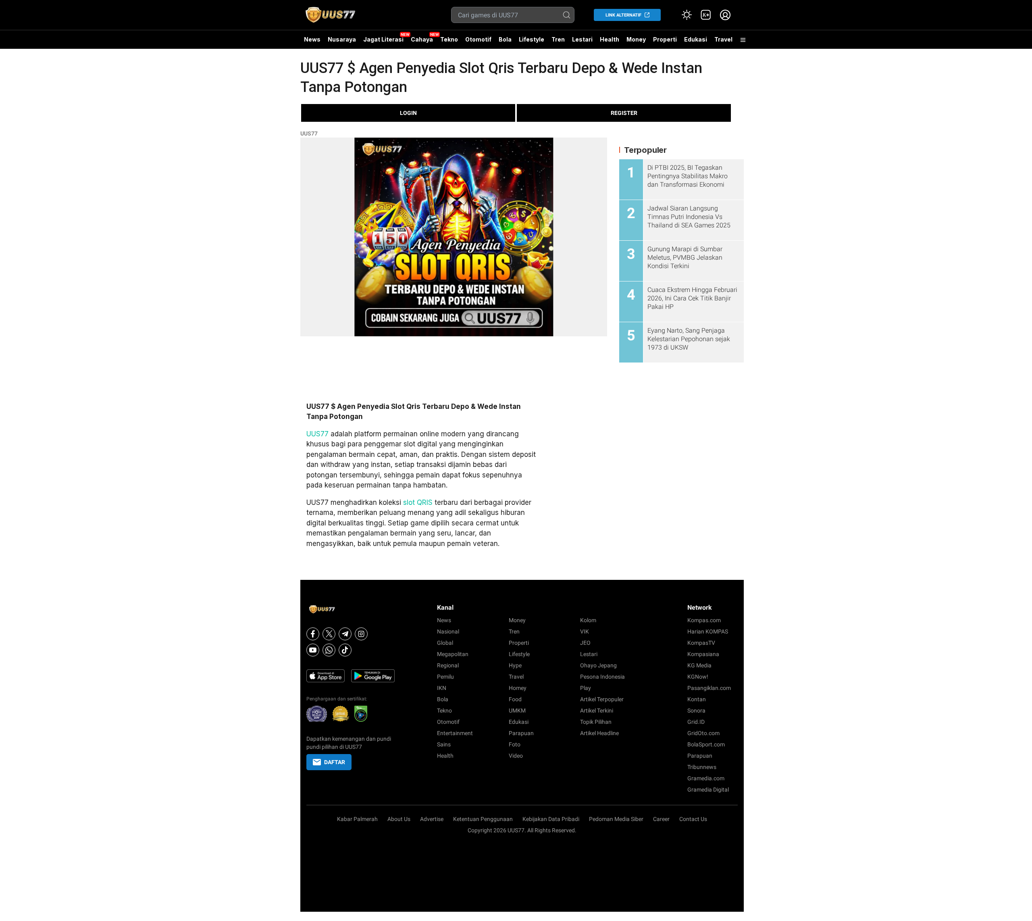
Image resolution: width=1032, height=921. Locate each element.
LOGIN (408, 113)
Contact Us (693, 819)
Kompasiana (703, 654)
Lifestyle (531, 39)
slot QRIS (418, 502)
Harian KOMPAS (707, 631)
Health (609, 39)
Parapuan (521, 733)
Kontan (696, 699)
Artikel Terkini (596, 710)
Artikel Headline (599, 733)
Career (661, 819)
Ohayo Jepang (598, 665)
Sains (444, 744)
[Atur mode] (686, 14)
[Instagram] (361, 633)
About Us (398, 819)
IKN (441, 688)
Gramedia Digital (708, 789)
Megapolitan (452, 654)
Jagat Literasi (383, 39)
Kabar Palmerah (357, 819)
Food (515, 699)
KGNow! (697, 676)
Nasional (448, 631)
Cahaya (422, 39)
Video (516, 755)
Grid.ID (696, 722)
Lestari (582, 42)
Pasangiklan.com (709, 688)
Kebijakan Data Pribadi (550, 819)
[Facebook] (312, 633)
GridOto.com (703, 733)
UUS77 (309, 133)
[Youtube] (312, 650)
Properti (665, 39)
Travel (723, 39)
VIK (584, 631)
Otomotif (478, 39)
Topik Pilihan (596, 722)
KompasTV (701, 643)
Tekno (449, 39)
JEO (585, 643)
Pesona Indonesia (602, 676)
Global (445, 643)
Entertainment (455, 733)
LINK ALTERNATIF (623, 15)
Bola (505, 39)
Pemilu (445, 676)
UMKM (517, 710)
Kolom (588, 620)
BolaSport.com (706, 744)
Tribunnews (701, 767)
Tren (558, 39)
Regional (448, 665)
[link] (705, 14)
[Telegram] (345, 633)
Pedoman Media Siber (616, 819)
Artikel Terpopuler (602, 699)
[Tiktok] (345, 650)
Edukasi (695, 39)
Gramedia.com (705, 778)
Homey (517, 688)
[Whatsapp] (328, 650)
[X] (328, 633)
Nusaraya (342, 39)
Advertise (431, 819)
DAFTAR (334, 762)
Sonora (696, 710)
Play (585, 688)
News (312, 39)
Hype (515, 665)
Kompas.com (704, 620)
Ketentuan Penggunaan (483, 819)
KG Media (699, 665)
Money (636, 39)
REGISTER (624, 113)
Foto (514, 744)
